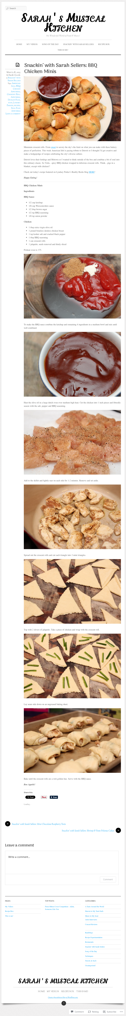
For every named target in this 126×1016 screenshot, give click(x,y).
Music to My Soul (91, 916)
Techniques (89, 956)
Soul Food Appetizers (15, 109)
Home (19, 44)
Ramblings (89, 932)
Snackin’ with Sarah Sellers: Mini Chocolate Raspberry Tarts (39, 824)
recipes (17, 105)
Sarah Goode (14, 75)
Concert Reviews (91, 924)
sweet (53, 147)
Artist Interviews (91, 919)
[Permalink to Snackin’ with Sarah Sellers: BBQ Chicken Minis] (18, 65)
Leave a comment (13, 113)
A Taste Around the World (94, 906)
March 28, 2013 (13, 72)
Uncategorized (90, 965)
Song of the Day (50, 44)
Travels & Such (90, 961)
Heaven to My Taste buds (94, 911)
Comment (108, 879)
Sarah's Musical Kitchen (63, 23)
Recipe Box (104, 44)
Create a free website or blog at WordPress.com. (63, 997)
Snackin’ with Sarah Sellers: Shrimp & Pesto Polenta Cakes (88, 831)
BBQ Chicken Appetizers (15, 89)
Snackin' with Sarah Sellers (14, 79)
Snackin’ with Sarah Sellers (78, 44)
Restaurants (89, 942)
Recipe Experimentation (93, 937)
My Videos (32, 44)
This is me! (63, 49)
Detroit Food (14, 100)
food (10, 102)
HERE (91, 171)
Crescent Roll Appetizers (13, 96)
